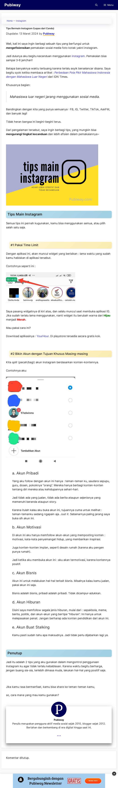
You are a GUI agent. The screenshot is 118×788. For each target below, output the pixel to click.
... (59, 734)
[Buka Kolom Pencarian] (96, 5)
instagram (78, 56)
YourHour (43, 336)
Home (10, 20)
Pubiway (12, 5)
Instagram (21, 20)
